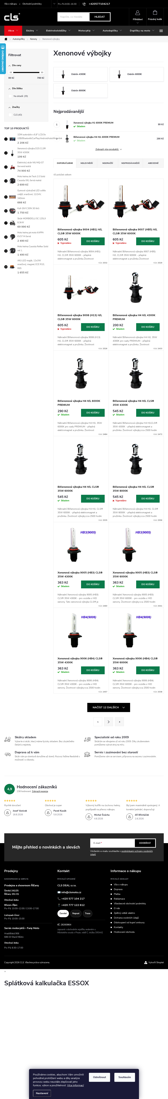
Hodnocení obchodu (124, 932)
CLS (17, 114)
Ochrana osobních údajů (126, 918)
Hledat (99, 17)
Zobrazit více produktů (107, 149)
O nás (117, 908)
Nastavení (42, 1093)
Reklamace (119, 899)
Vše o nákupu (10, 3)
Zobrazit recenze (40, 791)
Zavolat (63, 913)
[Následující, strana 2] (108, 721)
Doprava (118, 889)
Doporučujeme (65, 163)
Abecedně (153, 163)
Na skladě (20, 96)
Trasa (87, 913)
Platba (117, 894)
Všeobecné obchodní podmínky (130, 903)
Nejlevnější (87, 163)
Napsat (75, 913)
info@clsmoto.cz (71, 892)
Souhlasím (124, 1077)
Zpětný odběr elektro (124, 913)
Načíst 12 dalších (106, 707)
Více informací (75, 1085)
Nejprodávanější (130, 163)
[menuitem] (13, 31)
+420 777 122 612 (73, 905)
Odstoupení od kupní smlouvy (129, 922)
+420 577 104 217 (73, 899)
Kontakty (118, 927)
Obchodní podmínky (32, 3)
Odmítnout (99, 1077)
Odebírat (145, 843)
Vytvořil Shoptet (156, 962)
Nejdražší (107, 163)
